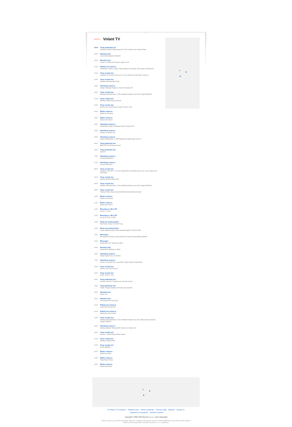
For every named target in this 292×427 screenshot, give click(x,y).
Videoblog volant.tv (107, 86)
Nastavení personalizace (139, 412)
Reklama (171, 410)
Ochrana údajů (161, 410)
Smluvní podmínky (147, 410)
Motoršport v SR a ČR (108, 209)
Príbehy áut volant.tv (108, 67)
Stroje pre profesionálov (109, 222)
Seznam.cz (181, 410)
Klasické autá (105, 54)
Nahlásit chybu (133, 410)
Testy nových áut (106, 73)
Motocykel (104, 235)
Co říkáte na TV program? (116, 410)
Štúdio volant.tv (106, 111)
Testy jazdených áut (108, 47)
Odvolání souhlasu (156, 412)
